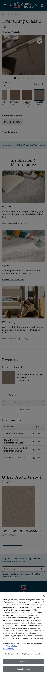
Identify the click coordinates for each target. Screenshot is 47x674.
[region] (23, 633)
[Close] (44, 596)
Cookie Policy (8, 648)
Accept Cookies (23, 669)
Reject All (23, 661)
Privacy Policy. (11, 646)
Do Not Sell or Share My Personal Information (23, 654)
